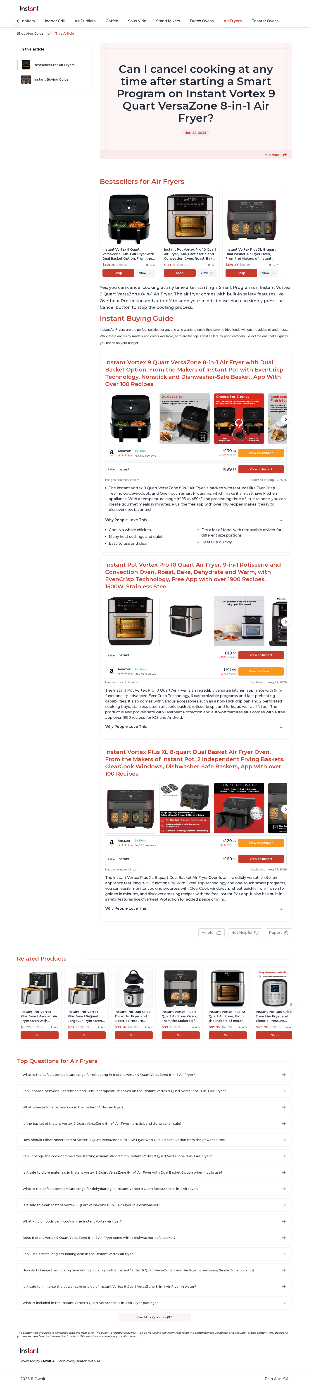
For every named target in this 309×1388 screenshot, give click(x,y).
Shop (118, 273)
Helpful (207, 932)
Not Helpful (241, 932)
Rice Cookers (22, 21)
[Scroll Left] (17, 21)
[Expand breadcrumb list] (49, 33)
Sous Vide (137, 21)
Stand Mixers (168, 21)
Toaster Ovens (265, 21)
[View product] (129, 235)
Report (275, 932)
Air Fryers (233, 21)
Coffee (112, 21)
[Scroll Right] (285, 419)
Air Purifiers (85, 21)
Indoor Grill (55, 21)
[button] (285, 155)
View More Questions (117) (155, 1317)
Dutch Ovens (202, 21)
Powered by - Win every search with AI (60, 1361)
